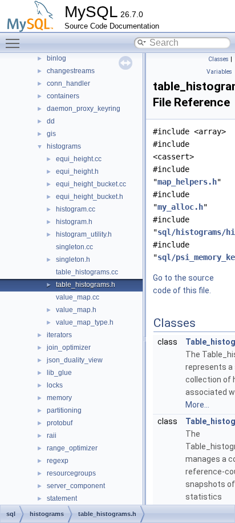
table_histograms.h (85, 285)
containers (63, 96)
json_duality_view (75, 360)
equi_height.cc (79, 159)
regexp (57, 461)
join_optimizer (69, 348)
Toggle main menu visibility (15, 43)
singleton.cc (74, 247)
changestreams (71, 71)
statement (62, 498)
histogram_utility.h (84, 234)
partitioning (64, 410)
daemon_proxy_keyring (83, 109)
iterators (59, 335)
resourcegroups (71, 473)
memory (59, 398)
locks (55, 385)
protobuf (59, 423)
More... (197, 404)
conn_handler (68, 83)
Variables (219, 71)
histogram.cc (75, 209)
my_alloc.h (180, 206)
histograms (64, 146)
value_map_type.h (85, 322)
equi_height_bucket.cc (91, 184)
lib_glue (59, 373)
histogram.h (74, 222)
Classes (218, 59)
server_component (76, 486)
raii (51, 436)
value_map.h (76, 310)
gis (51, 134)
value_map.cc (77, 297)
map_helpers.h (187, 181)
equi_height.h (77, 171)
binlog (56, 58)
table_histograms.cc (87, 272)
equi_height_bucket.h (89, 197)
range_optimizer (72, 448)
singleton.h (73, 259)
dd (51, 121)
